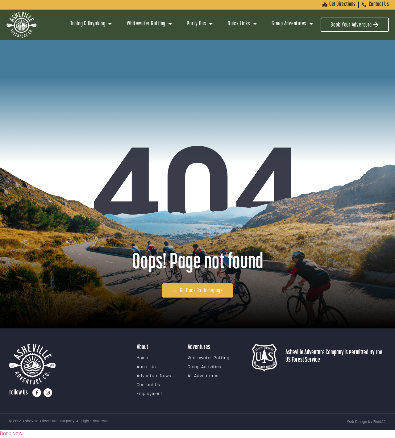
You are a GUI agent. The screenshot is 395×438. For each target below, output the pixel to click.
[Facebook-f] (36, 392)
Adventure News (154, 376)
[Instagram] (48, 392)
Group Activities (204, 367)
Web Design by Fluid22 (366, 422)
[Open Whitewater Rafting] (170, 23)
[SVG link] (32, 364)
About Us (146, 367)
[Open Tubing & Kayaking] (110, 23)
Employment (150, 394)
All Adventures (203, 376)
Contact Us (148, 385)
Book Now (11, 433)
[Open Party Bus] (211, 23)
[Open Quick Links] (255, 23)
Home (142, 358)
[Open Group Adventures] (311, 23)
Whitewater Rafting (209, 358)
